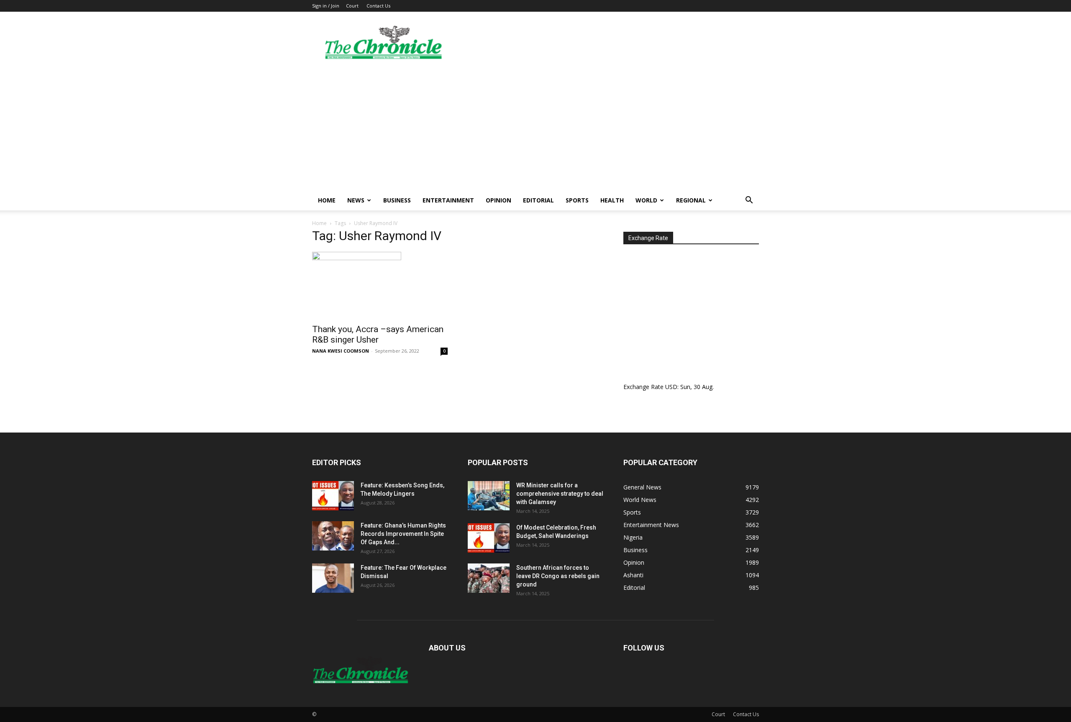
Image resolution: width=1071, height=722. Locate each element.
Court (352, 6)
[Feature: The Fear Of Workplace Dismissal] (333, 578)
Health (612, 200)
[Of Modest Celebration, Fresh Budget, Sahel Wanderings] (489, 538)
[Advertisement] (535, 127)
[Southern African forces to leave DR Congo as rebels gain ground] (489, 578)
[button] (749, 201)
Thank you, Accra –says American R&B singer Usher (377, 334)
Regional (691, 200)
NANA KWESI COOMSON (340, 351)
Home (327, 200)
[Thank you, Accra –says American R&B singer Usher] (380, 285)
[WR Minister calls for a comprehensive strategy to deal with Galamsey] (489, 495)
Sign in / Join (325, 6)
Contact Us (378, 6)
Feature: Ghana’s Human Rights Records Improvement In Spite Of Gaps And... (403, 533)
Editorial (538, 200)
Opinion (498, 200)
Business (397, 200)
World (646, 200)
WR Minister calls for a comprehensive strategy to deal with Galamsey (559, 493)
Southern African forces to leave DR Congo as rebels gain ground (558, 576)
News (355, 200)
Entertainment (448, 200)
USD (671, 387)
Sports (577, 200)
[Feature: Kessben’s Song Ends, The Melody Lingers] (333, 495)
